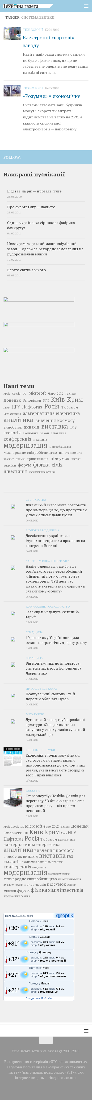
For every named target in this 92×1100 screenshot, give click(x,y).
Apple (7, 393)
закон (44, 433)
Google (16, 393)
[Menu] (86, 6)
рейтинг (75, 459)
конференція (17, 439)
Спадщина (34, 632)
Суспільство (36, 499)
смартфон (10, 465)
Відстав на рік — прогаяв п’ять (34, 191)
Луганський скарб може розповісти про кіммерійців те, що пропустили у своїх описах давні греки (56, 510)
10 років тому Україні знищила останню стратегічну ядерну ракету (56, 640)
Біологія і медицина (42, 530)
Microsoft (37, 393)
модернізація (25, 445)
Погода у (39, 921)
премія (20, 459)
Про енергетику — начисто (31, 206)
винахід (31, 427)
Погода (10, 915)
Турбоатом (69, 407)
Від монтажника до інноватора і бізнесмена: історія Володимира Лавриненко (53, 668)
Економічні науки (40, 750)
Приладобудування (41, 688)
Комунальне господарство (48, 606)
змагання (58, 433)
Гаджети (33, 790)
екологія (12, 432)
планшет (9, 459)
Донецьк (12, 400)
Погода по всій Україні (39, 998)
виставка (54, 426)
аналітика (18, 419)
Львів (6, 407)
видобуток (13, 427)
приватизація (37, 458)
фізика (41, 464)
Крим (75, 399)
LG (24, 393)
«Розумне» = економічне (51, 95)
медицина (40, 439)
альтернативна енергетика (51, 413)
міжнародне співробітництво (30, 452)
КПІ (46, 400)
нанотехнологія (70, 452)
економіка (30, 433)
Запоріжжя (32, 400)
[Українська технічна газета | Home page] (36, 6)
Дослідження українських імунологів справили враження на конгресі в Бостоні (55, 540)
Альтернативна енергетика (48, 561)
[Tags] (74, 490)
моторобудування (60, 446)
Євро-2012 (55, 394)
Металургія (35, 714)
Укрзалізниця (12, 414)
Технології (33, 29)
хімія (57, 465)
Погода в (39, 968)
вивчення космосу (55, 420)
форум (24, 465)
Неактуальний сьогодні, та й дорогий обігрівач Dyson (50, 696)
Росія (51, 406)
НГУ (16, 407)
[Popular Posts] (46, 490)
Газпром (71, 393)
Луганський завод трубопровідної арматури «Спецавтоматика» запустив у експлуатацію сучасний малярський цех (55, 727)
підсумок (59, 458)
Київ (58, 399)
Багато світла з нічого (26, 269)
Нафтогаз (32, 407)
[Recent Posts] (18, 490)
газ (73, 427)
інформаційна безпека (42, 472)
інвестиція (15, 471)
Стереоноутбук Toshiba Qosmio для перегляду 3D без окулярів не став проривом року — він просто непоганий (55, 803)
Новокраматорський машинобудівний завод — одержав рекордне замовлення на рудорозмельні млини (45, 249)
